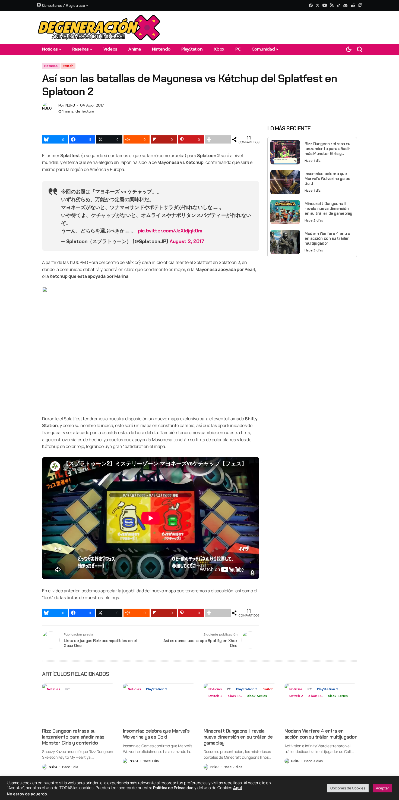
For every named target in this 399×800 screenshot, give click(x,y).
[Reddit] (353, 5)
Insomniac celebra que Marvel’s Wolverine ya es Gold (327, 178)
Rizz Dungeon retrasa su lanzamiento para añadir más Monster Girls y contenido (327, 148)
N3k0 (70, 105)
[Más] (218, 139)
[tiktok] (338, 5)
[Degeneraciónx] (99, 27)
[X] (317, 5)
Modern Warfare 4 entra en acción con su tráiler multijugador (327, 238)
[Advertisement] (312, 299)
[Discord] (345, 5)
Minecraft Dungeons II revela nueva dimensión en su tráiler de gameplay (328, 208)
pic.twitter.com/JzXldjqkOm (170, 231)
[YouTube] (324, 5)
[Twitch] (360, 5)
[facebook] (311, 5)
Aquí (237, 787)
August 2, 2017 (187, 241)
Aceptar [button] (382, 788)
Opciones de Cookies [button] (347, 788)
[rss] (332, 5)
